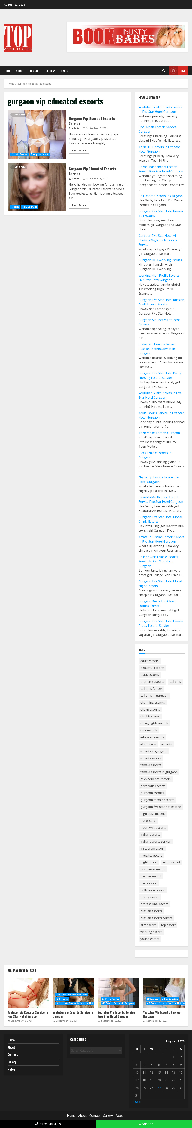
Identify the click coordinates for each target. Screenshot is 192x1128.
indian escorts (150, 834)
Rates (64, 71)
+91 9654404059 (49, 1124)
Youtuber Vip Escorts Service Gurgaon (163, 993)
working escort (151, 932)
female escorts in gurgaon (159, 772)
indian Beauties (170, 999)
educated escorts (152, 737)
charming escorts (152, 702)
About (20, 71)
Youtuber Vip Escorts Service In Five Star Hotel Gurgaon (28, 993)
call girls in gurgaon (154, 695)
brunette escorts (152, 682)
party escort (149, 883)
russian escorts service (156, 918)
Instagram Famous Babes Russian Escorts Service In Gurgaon (157, 348)
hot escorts (148, 821)
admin (75, 128)
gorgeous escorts (152, 786)
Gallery (50, 71)
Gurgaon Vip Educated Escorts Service (37, 187)
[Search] (163, 70)
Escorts (15, 207)
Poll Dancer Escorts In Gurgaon (161, 196)
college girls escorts (154, 723)
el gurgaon (148, 744)
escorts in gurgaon (153, 751)
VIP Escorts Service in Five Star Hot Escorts (79, 1003)
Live (183, 71)
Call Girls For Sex (110, 999)
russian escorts (151, 911)
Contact (34, 71)
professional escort (154, 904)
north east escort (152, 869)
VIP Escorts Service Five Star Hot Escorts (168, 1003)
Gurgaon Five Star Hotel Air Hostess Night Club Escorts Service (158, 240)
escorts (166, 744)
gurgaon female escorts (157, 800)
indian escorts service (155, 841)
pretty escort (149, 897)
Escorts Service (19, 154)
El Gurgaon (62, 999)
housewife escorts (153, 828)
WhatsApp (145, 1124)
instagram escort (152, 848)
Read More (79, 150)
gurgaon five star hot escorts (161, 807)
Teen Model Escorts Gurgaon (159, 433)
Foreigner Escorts (40, 154)
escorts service (150, 758)
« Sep (136, 1102)
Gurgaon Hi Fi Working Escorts (160, 260)
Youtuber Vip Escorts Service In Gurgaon (73, 1014)
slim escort (148, 925)
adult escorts (149, 661)
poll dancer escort (153, 890)
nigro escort (171, 862)
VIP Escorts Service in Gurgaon (118, 1003)
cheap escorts (150, 709)
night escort (149, 862)
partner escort (150, 876)
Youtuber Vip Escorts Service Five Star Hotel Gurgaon (118, 993)
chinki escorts (150, 716)
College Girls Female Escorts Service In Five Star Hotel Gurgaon (158, 561)
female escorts (150, 765)
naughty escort (151, 855)
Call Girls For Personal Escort (72, 994)
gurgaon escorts (152, 793)
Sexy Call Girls (29, 207)
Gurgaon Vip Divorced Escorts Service (37, 134)
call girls (175, 682)
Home (7, 71)
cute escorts (149, 730)
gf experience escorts (155, 779)
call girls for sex (151, 688)
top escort (168, 925)
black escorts (149, 675)
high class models (152, 814)
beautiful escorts (152, 668)
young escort (149, 939)
